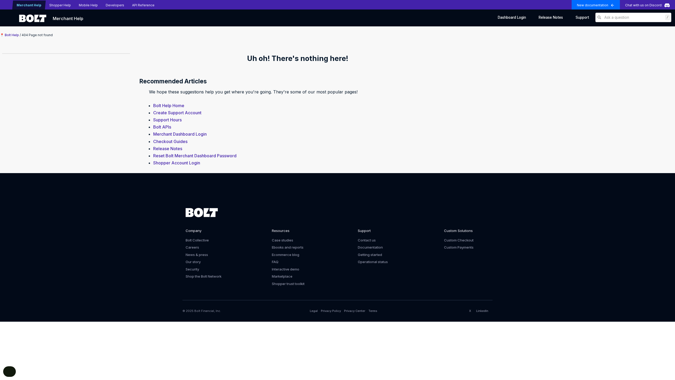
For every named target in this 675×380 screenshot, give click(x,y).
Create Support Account (177, 112)
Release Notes (551, 17)
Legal (314, 311)
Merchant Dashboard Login (180, 134)
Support (582, 17)
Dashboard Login (512, 17)
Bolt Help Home (168, 105)
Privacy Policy (331, 311)
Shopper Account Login (176, 162)
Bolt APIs (162, 127)
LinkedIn (482, 311)
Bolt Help (12, 35)
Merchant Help (68, 18)
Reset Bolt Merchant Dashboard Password (195, 155)
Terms (372, 311)
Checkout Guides (170, 141)
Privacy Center (354, 311)
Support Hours (167, 119)
